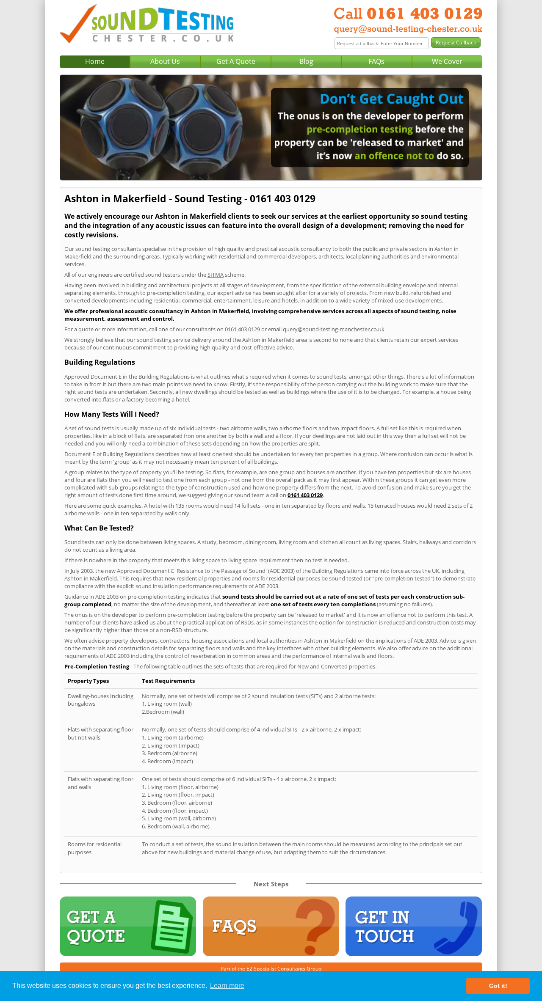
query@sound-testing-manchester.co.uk (333, 329)
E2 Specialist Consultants (275, 968)
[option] (271, 127)
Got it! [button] (498, 985)
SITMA (215, 274)
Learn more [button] (227, 985)
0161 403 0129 (242, 329)
